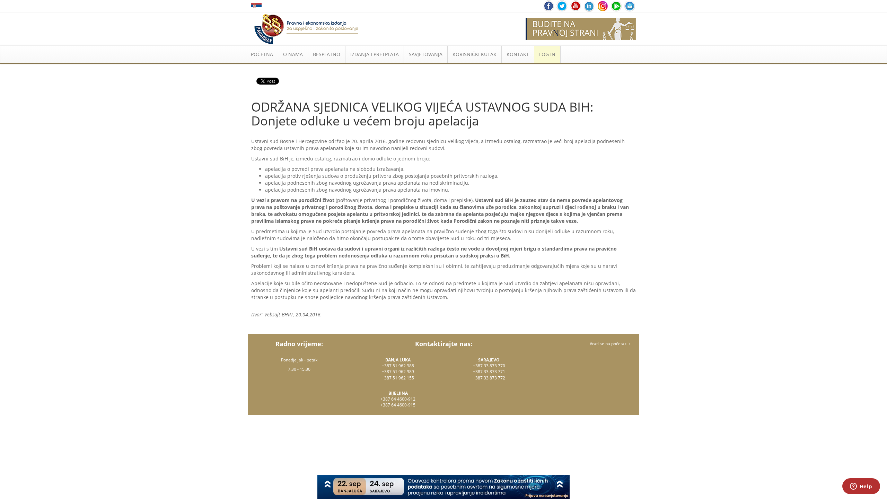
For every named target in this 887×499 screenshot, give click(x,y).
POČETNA (262, 54)
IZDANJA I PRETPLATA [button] (374, 54)
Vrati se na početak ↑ (610, 344)
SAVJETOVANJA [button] (425, 54)
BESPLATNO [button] (326, 54)
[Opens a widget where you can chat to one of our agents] (861, 487)
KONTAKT (518, 54)
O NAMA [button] (293, 54)
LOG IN (547, 54)
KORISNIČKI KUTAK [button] (475, 54)
